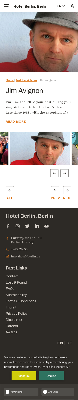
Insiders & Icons (26, 80)
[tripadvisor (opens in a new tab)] (46, 226)
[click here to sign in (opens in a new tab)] (72, 6)
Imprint (11, 307)
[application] (39, 375)
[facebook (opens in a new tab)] (8, 226)
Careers (12, 326)
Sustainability (16, 295)
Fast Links (16, 268)
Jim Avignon (47, 80)
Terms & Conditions (21, 301)
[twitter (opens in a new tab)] (27, 226)
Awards (11, 332)
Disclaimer (14, 320)
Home (10, 80)
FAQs (10, 289)
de (69, 343)
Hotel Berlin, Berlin (30, 6)
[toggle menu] (6, 6)
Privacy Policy (16, 313)
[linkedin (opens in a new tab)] (37, 226)
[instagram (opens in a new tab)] (17, 226)
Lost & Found (16, 282)
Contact (12, 276)
